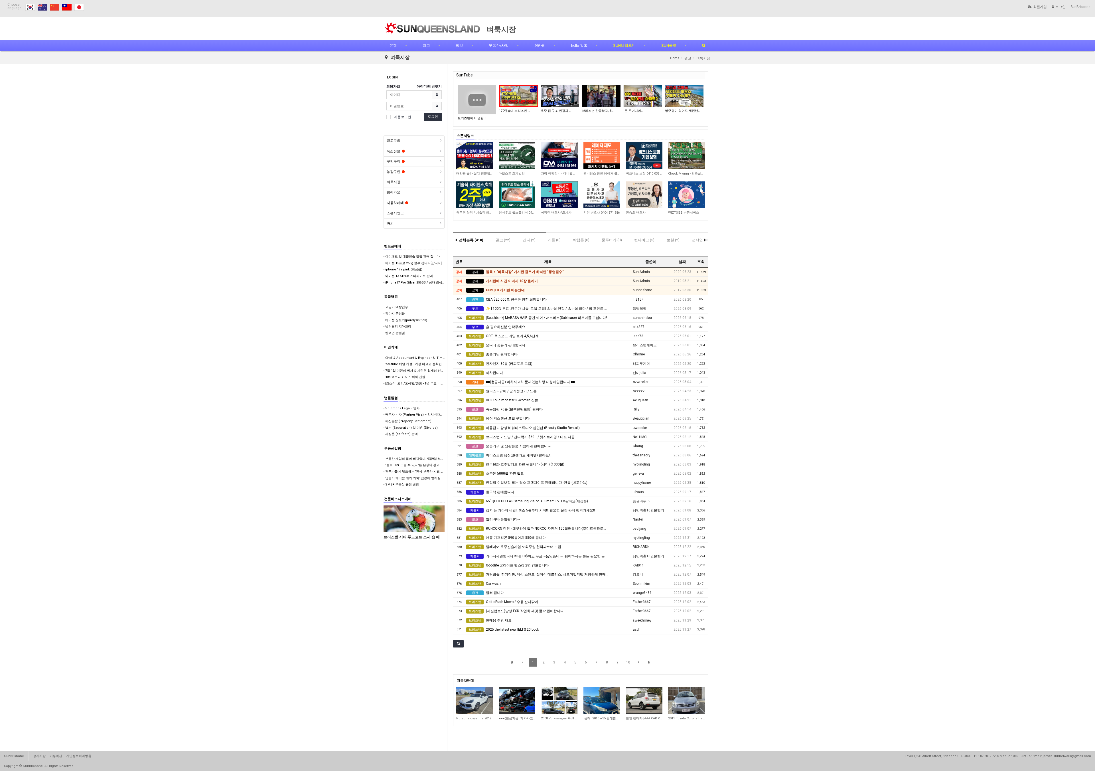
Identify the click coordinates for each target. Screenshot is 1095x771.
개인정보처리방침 (78, 756)
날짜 (682, 262)
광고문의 (393, 141)
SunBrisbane (1080, 7)
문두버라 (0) (612, 240)
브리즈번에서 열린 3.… (473, 118)
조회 (701, 262)
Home (674, 58)
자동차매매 (395, 203)
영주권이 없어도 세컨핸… (682, 111)
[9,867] (644, 194)
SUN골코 (668, 45)
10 (628, 662)
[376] (601, 700)
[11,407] (474, 155)
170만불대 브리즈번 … (514, 111)
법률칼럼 (391, 398)
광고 (426, 45)
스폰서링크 (395, 213)
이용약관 (56, 756)
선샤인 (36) (701, 240)
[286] (517, 700)
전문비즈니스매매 (397, 499)
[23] (474, 700)
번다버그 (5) (644, 240)
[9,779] (559, 194)
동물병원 (391, 297)
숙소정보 (393, 151)
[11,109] (601, 194)
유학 (393, 45)
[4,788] (559, 155)
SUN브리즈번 (624, 45)
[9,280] (686, 155)
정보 (459, 45)
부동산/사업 (499, 45)
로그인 (1060, 7)
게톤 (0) (554, 240)
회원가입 (1040, 7)
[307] (559, 700)
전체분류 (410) (471, 240)
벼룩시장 (393, 182)
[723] (686, 700)
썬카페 (540, 45)
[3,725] (601, 155)
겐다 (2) (529, 240)
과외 (390, 223)
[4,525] (517, 155)
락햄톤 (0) (581, 240)
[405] (644, 700)
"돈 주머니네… (633, 111)
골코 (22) (503, 240)
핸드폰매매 (392, 246)
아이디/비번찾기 (429, 86)
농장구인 (393, 172)
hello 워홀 (579, 45)
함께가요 (393, 192)
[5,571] (517, 194)
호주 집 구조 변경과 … (556, 111)
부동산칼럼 (392, 448)
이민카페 (391, 347)
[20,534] (474, 194)
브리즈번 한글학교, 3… (597, 111)
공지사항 (39, 756)
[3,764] (644, 155)
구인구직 (393, 161)
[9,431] (686, 194)
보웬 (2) (673, 240)
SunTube (464, 75)
